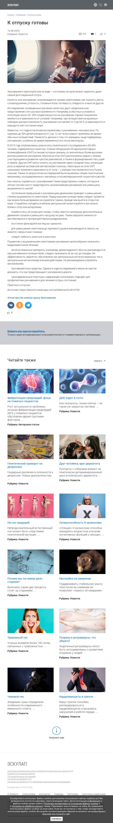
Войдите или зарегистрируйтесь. (26, 331)
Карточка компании (94, 794)
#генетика (13, 297)
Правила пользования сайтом (21, 774)
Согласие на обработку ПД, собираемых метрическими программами (38, 782)
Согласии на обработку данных (27, 806)
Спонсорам (28, 794)
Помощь (58, 794)
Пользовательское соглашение (21, 776)
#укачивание (48, 297)
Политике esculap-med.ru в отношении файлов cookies (71, 803)
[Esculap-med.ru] (17, 764)
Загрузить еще (56, 737)
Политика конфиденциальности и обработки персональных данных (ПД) (40, 771)
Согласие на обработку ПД (19, 779)
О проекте (12, 794)
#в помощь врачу (30, 297)
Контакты (44, 794)
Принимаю (56, 819)
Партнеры (72, 794)
